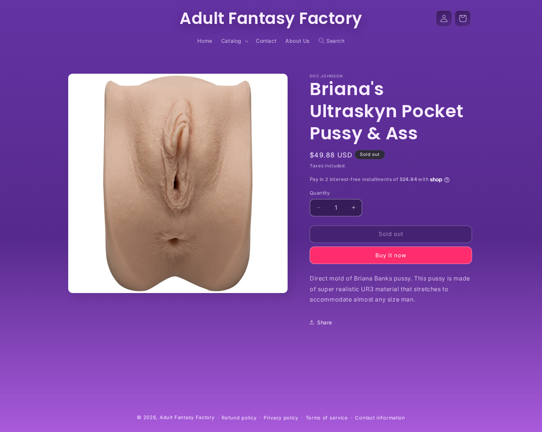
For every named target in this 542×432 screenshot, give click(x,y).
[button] (234, 41)
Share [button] (324, 322)
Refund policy (239, 418)
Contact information (380, 418)
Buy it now (390, 255)
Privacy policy (281, 418)
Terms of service (327, 418)
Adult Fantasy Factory (187, 417)
